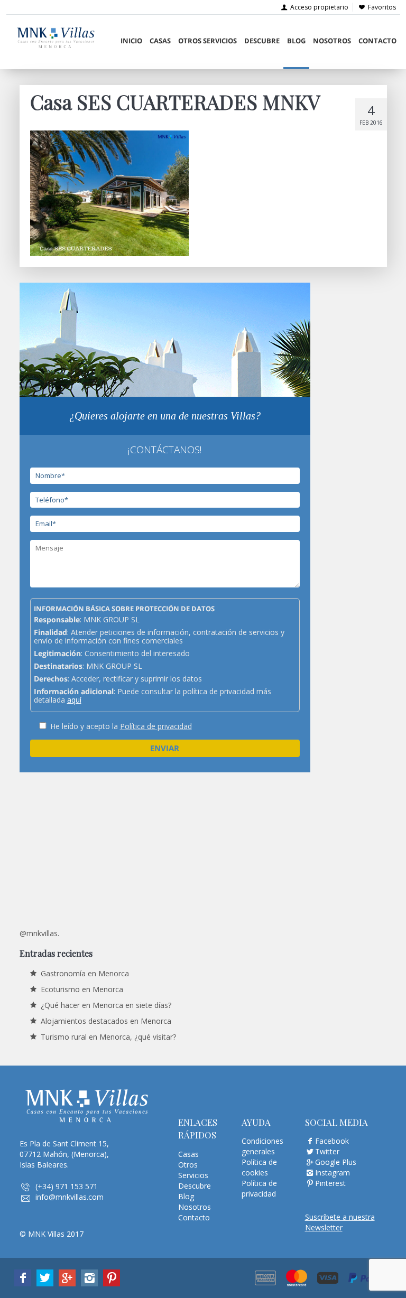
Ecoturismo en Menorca (82, 989)
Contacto (377, 40)
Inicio (131, 40)
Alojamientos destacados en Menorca (106, 1021)
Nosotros (332, 40)
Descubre (262, 40)
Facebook (332, 1141)
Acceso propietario (318, 7)
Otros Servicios (207, 40)
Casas (160, 40)
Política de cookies (259, 1167)
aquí (74, 700)
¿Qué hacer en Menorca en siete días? (106, 1005)
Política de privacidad (156, 726)
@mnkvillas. (39, 933)
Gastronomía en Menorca (85, 973)
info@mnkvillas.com (69, 1197)
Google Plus (335, 1162)
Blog (296, 40)
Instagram (332, 1173)
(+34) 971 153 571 (66, 1186)
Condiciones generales (262, 1146)
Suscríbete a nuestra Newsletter (340, 1222)
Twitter (327, 1151)
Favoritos (382, 7)
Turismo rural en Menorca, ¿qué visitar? (108, 1037)
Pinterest (330, 1183)
